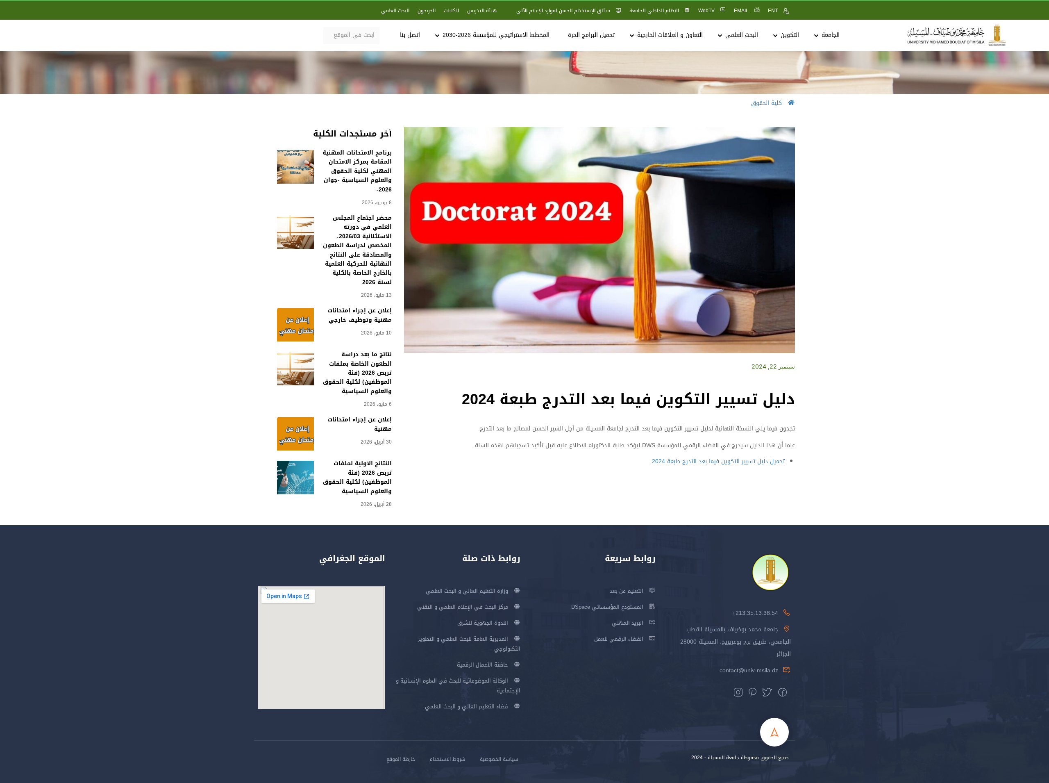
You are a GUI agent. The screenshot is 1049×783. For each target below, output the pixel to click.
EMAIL (741, 10)
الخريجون (427, 10)
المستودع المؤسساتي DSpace (607, 607)
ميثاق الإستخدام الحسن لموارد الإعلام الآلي (563, 10)
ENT (773, 10)
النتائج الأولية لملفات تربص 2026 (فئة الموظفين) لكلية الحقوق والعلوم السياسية (357, 477)
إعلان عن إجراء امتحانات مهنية (359, 424)
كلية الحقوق (766, 103)
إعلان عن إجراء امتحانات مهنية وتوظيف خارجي (359, 315)
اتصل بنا (410, 35)
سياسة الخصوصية (499, 759)
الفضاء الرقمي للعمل (618, 639)
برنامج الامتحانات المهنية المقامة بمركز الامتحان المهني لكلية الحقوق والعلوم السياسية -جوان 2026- (357, 171)
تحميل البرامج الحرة (591, 35)
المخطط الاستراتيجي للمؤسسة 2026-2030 (496, 35)
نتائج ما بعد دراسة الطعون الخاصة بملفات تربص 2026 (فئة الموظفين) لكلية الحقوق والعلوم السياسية (357, 373)
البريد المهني (627, 623)
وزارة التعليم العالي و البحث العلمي (467, 591)
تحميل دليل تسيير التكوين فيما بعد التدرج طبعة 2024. (717, 461)
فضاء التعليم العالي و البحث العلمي (466, 706)
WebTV (706, 10)
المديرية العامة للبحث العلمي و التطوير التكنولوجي (469, 644)
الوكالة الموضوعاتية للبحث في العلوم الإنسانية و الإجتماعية (458, 686)
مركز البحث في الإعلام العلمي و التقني (462, 607)
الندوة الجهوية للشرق (482, 623)
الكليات (451, 10)
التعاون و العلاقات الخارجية (670, 35)
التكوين (790, 35)
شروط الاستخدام (447, 759)
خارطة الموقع (400, 759)
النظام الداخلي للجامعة (654, 10)
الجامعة (831, 35)
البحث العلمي (395, 10)
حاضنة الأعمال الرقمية (482, 665)
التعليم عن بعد (626, 591)
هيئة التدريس (482, 10)
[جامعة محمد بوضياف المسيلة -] (957, 35)
